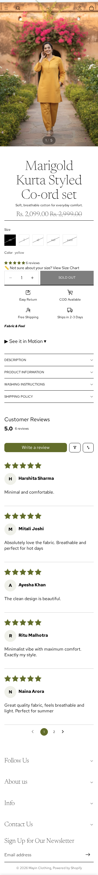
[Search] (18, 8)
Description (15, 360)
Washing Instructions (24, 384)
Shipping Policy (18, 396)
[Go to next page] (64, 732)
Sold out (67, 277)
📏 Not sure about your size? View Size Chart (41, 267)
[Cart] (91, 8)
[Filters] (75, 447)
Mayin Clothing (40, 868)
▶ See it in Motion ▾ (25, 341)
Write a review (36, 447)
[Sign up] (88, 854)
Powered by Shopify (67, 868)
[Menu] (6, 8)
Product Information (24, 372)
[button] (15, 263)
